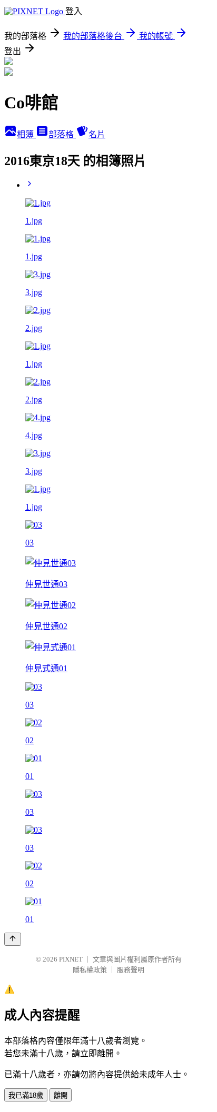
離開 (60, 1095)
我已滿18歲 (25, 1095)
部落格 (62, 134)
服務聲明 (130, 970)
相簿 (26, 134)
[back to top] (12, 939)
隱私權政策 (90, 970)
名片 (96, 134)
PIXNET (71, 959)
